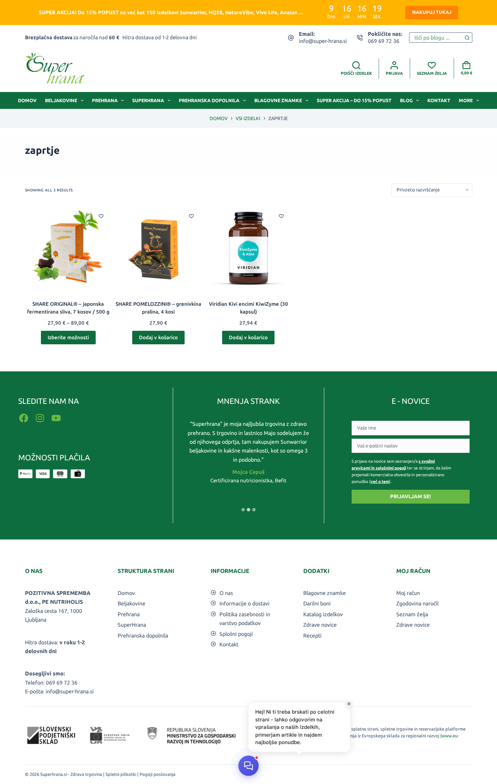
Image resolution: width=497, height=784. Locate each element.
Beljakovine (61, 100)
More (466, 100)
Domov (27, 100)
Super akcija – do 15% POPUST (354, 100)
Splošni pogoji (236, 634)
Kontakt (438, 100)
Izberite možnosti (68, 337)
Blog (406, 100)
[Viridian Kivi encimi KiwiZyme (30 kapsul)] (248, 248)
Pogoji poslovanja (157, 774)
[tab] (243, 509)
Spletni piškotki (120, 774)
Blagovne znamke (278, 100)
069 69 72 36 (383, 41)
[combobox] (435, 37)
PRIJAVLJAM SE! (410, 496)
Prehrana (105, 100)
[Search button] (467, 37)
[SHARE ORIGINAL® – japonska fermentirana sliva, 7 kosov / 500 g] (68, 248)
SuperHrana (148, 100)
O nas (226, 593)
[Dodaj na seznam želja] (101, 215)
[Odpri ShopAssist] (248, 766)
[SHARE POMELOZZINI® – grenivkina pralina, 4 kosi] (158, 248)
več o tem (380, 481)
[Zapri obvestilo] (349, 704)
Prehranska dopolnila (209, 100)
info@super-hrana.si (323, 41)
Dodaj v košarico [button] (158, 337)
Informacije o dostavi (244, 603)
